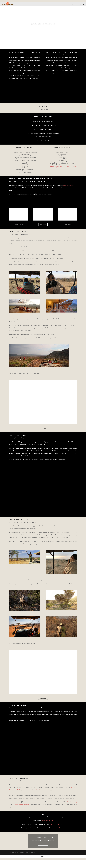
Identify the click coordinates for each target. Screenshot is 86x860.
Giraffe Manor (67, 224)
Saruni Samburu (43, 428)
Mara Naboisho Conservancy (22, 804)
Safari (50, 4)
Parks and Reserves (61, 4)
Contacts (75, 4)
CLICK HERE (43, 844)
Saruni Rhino (43, 698)
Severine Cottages (18, 224)
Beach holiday (70, 4)
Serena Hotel (43, 224)
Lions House (39, 790)
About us (46, 4)
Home (42, 4)
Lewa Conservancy (72, 802)
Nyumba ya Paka (55, 824)
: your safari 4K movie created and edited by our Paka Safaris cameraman (62, 167)
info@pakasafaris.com (47, 820)
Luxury (55, 4)
